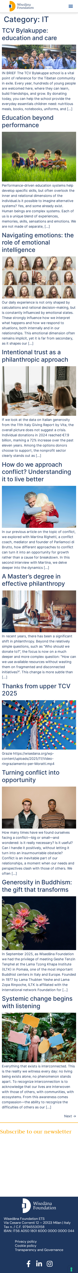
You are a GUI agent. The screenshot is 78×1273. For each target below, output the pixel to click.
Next (70, 1116)
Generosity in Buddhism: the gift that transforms (37, 885)
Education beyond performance (28, 121)
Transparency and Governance (39, 1250)
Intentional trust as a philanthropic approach (35, 355)
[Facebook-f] (28, 1264)
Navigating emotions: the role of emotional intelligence (38, 242)
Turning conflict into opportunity (30, 776)
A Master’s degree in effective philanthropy (33, 580)
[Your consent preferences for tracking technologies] (71, 1269)
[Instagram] (49, 1264)
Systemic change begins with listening (37, 1002)
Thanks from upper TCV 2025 (36, 689)
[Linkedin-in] (39, 1264)
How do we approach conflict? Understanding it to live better (36, 472)
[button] (70, 6)
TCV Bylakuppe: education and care (29, 34)
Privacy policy (26, 1241)
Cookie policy (25, 1245)
